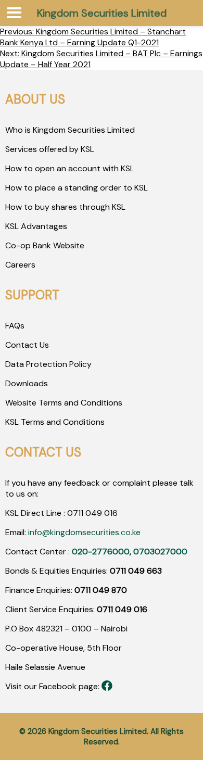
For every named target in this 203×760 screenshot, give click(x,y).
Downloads (26, 383)
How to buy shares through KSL (65, 206)
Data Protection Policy (48, 364)
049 (92, 513)
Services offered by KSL (49, 149)
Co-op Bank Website (44, 245)
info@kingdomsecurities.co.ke (84, 532)
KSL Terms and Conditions (55, 421)
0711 (75, 513)
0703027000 (160, 551)
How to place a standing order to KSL (76, 187)
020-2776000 (101, 551)
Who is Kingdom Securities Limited (70, 129)
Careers (20, 264)
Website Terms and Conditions (63, 402)
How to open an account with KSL (69, 168)
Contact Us (27, 344)
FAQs (14, 325)
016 (110, 513)
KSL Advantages (36, 226)
